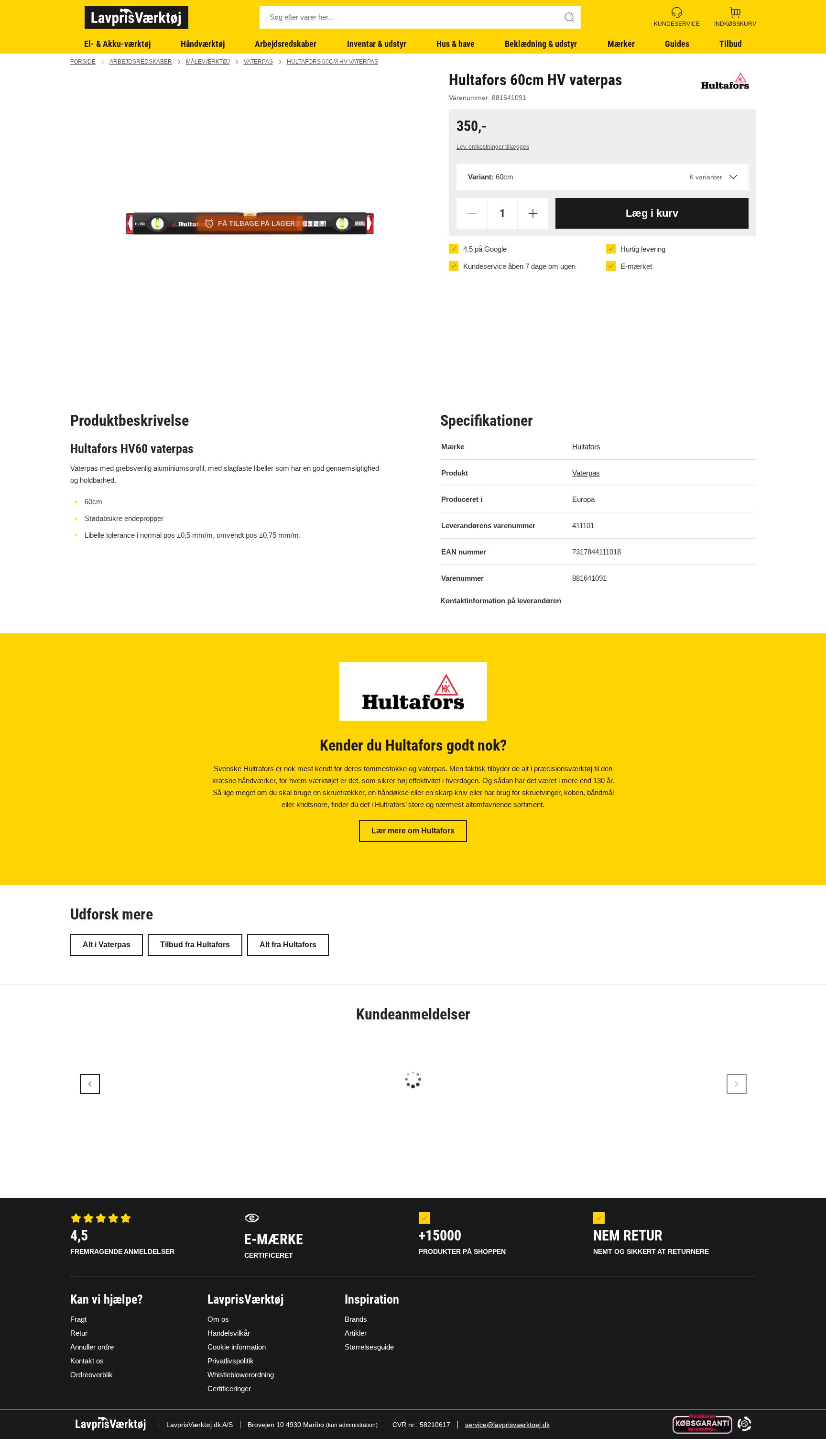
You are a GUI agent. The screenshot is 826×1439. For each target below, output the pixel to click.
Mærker (621, 44)
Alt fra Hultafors (288, 945)
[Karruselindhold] (250, 223)
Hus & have (455, 44)
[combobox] (602, 177)
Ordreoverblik (91, 1375)
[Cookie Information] (744, 1424)
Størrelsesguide (369, 1347)
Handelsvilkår (228, 1333)
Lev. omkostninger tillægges (492, 147)
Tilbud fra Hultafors (195, 945)
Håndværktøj (203, 44)
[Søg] (569, 17)
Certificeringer (229, 1388)
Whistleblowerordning (240, 1375)
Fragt (78, 1319)
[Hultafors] (725, 80)
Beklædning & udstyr (541, 44)
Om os (218, 1319)
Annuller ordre (92, 1347)
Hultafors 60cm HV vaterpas (332, 61)
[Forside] (137, 17)
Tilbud (730, 44)
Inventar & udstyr (376, 44)
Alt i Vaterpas (106, 945)
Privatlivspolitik (230, 1361)
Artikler (356, 1333)
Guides (677, 44)
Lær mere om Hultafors (413, 831)
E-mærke (273, 1245)
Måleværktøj (208, 61)
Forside (83, 61)
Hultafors (586, 447)
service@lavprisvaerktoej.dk (507, 1424)
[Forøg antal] (533, 213)
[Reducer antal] (471, 213)
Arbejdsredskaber (285, 44)
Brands (356, 1319)
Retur (78, 1333)
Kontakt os (87, 1361)
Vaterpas (258, 61)
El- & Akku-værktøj (117, 44)
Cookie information (236, 1347)
